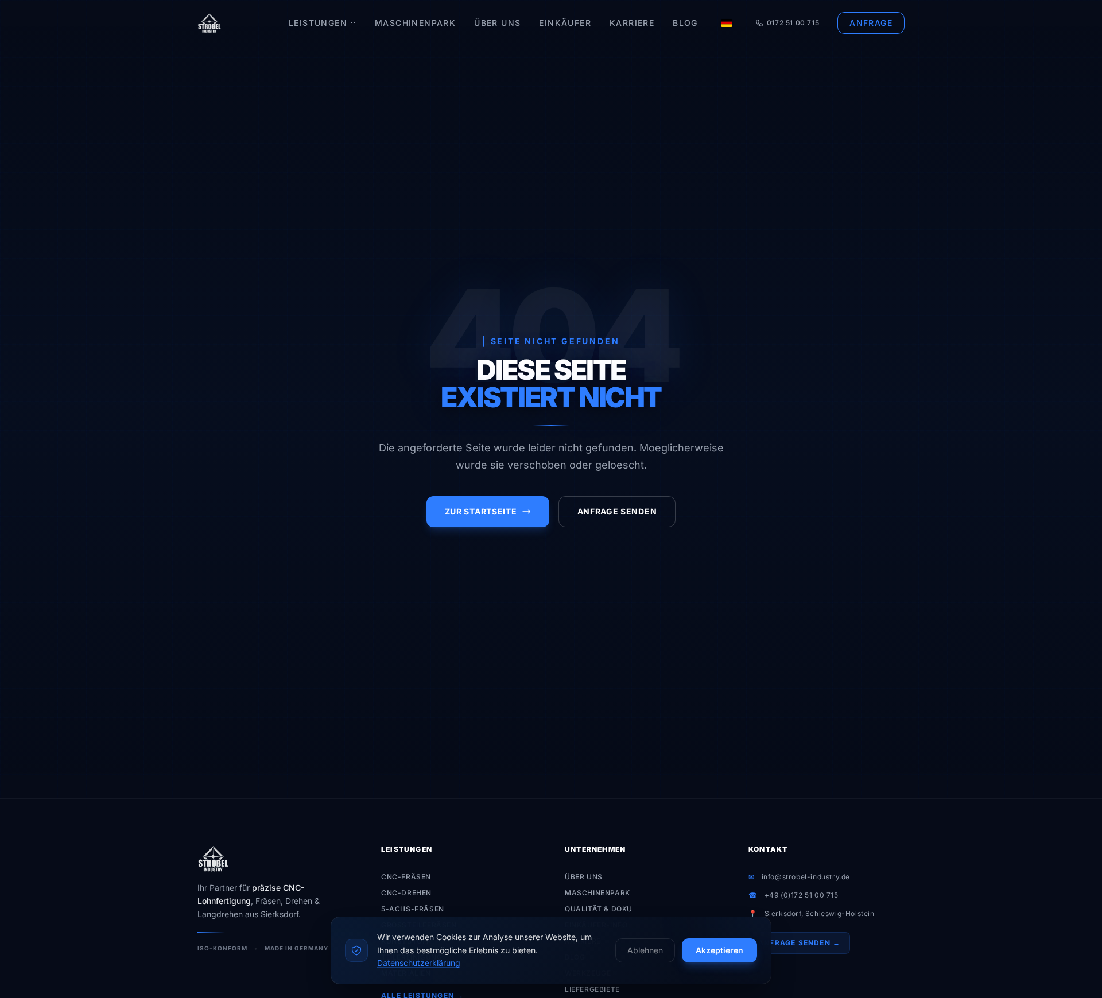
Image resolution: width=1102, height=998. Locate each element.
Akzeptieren (719, 950)
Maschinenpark (415, 23)
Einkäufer (565, 23)
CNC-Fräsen (406, 876)
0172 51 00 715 (793, 22)
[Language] (726, 23)
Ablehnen (645, 950)
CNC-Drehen (406, 892)
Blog (685, 23)
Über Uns (497, 23)
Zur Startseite (481, 511)
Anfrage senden (617, 511)
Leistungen (318, 23)
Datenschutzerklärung (418, 963)
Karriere (632, 23)
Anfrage (871, 23)
